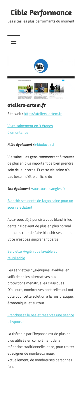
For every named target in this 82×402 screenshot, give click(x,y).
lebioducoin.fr (45, 144)
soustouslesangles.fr (48, 188)
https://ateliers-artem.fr (43, 114)
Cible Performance (41, 12)
